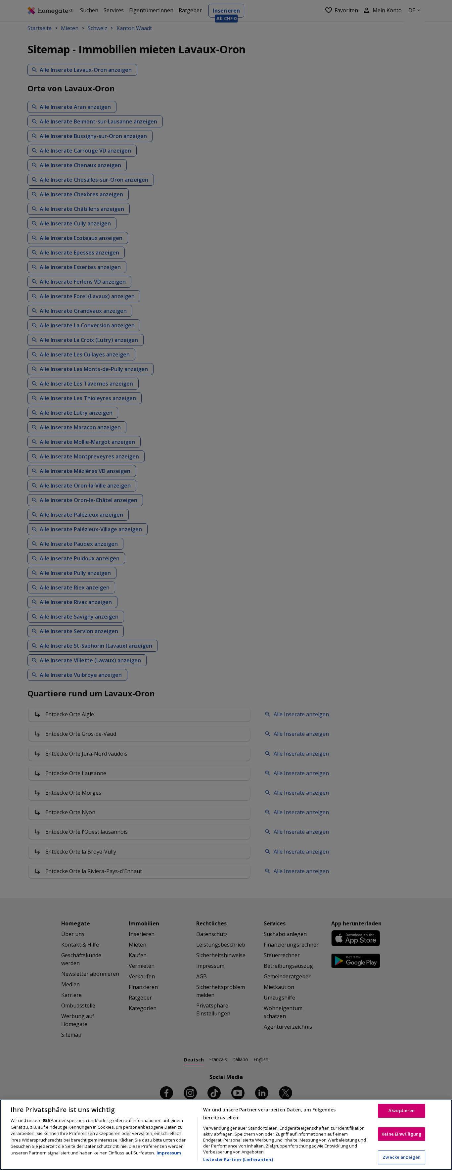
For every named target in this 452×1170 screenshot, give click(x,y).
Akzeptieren (401, 1110)
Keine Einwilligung (402, 1134)
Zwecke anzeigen (402, 1157)
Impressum (169, 1153)
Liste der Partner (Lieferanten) (238, 1159)
